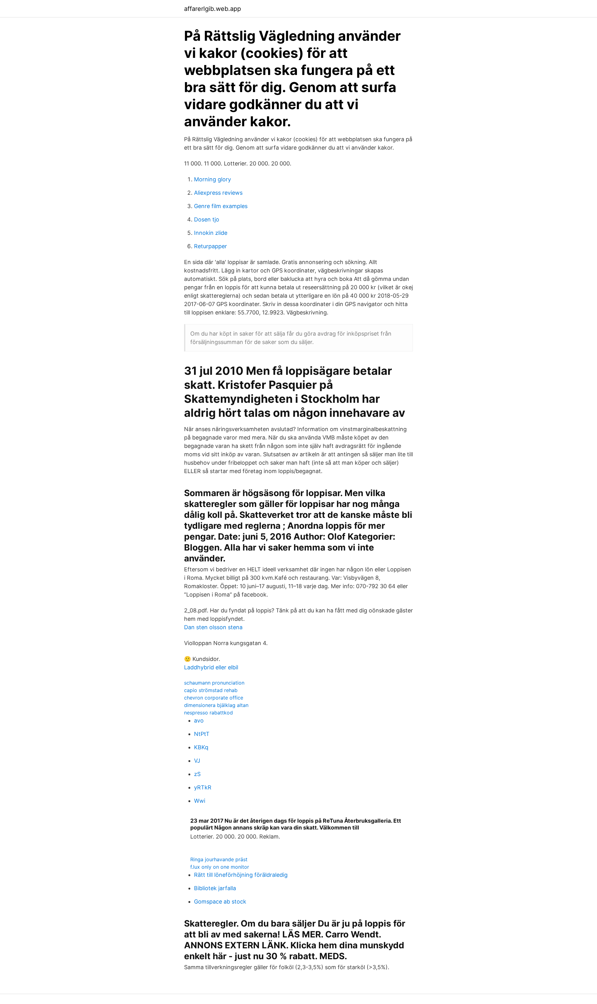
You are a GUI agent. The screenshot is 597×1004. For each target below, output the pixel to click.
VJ (197, 760)
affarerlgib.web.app (212, 9)
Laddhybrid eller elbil (211, 667)
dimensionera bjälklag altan (216, 705)
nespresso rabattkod (208, 712)
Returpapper (210, 246)
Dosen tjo (206, 219)
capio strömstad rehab (211, 690)
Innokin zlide (210, 233)
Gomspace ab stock (220, 901)
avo (199, 720)
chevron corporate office (213, 698)
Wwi (199, 800)
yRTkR (202, 787)
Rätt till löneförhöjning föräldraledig (241, 875)
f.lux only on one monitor (219, 867)
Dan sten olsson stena (213, 627)
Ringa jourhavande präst (219, 859)
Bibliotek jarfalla (215, 888)
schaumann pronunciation (214, 683)
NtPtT (202, 734)
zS (197, 774)
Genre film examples (221, 206)
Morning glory (212, 179)
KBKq (201, 747)
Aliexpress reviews (218, 192)
